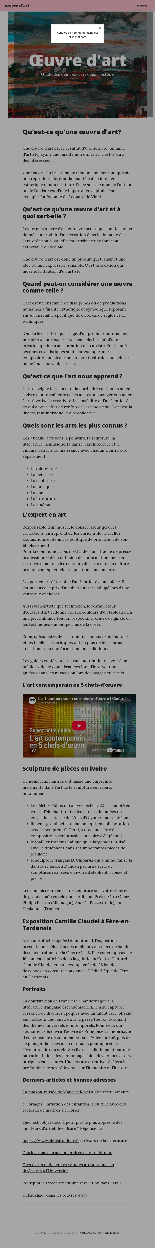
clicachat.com (77, 36)
